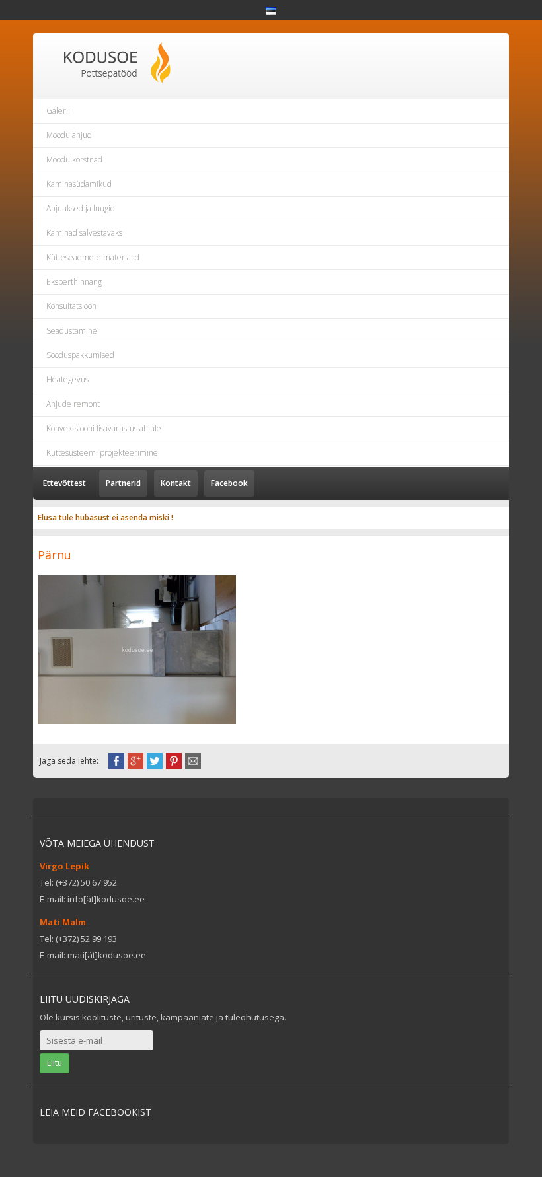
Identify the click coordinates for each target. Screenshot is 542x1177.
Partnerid (123, 483)
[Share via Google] (135, 760)
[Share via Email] (193, 760)
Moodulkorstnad (74, 159)
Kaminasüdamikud (79, 184)
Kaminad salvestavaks (84, 232)
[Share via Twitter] (155, 760)
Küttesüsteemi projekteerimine (102, 452)
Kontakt (176, 483)
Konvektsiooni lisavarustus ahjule (103, 428)
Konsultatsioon (71, 306)
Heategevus (67, 379)
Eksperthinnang (74, 281)
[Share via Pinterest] (174, 760)
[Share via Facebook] (116, 760)
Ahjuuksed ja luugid (80, 208)
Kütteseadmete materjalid (92, 257)
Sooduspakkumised (80, 355)
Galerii (58, 110)
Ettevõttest (64, 483)
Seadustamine (71, 330)
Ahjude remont (73, 404)
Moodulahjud (69, 135)
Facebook (229, 483)
